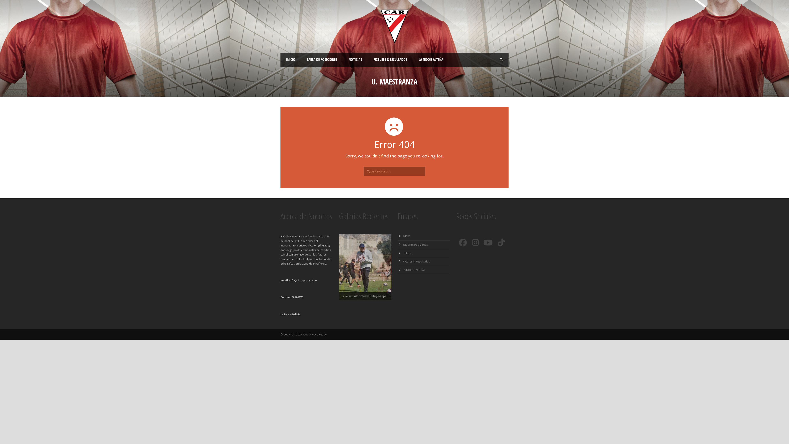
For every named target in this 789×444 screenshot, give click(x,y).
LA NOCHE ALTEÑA (431, 59)
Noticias (355, 59)
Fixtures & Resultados (390, 59)
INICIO (290, 59)
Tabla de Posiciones (322, 59)
